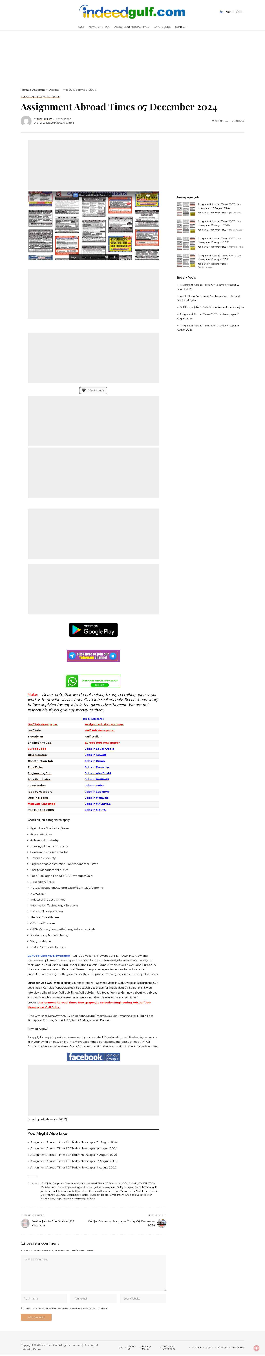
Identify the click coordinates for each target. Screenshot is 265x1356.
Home (25, 89)
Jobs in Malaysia (97, 797)
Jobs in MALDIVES (98, 804)
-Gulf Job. (46, 1183)
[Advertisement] (108, 57)
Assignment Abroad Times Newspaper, (67, 1002)
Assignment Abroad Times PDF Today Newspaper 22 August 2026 (74, 1142)
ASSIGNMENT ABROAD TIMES (40, 97)
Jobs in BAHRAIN (97, 779)
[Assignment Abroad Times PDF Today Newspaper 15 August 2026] (186, 243)
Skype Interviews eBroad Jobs (72, 1198)
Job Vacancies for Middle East (133, 1191)
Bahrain (133, 1183)
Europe (88, 1187)
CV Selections (48, 1187)
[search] (221, 11)
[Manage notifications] (256, 1348)
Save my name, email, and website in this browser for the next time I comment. (66, 1308)
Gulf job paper (125, 1187)
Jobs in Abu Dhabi (98, 773)
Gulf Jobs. (52, 1007)
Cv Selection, (105, 1002)
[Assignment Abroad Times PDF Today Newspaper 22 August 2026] (186, 209)
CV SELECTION (146, 1183)
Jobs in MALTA (95, 810)
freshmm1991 (44, 119)
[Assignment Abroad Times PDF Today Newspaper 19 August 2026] (186, 226)
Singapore (103, 1194)
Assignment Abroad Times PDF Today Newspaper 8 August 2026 (73, 1167)
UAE (92, 1198)
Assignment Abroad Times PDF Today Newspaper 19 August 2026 (73, 1148)
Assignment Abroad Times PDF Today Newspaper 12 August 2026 (73, 1161)
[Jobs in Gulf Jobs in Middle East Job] (132, 12)
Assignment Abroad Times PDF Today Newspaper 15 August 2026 (73, 1154)
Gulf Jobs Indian (62, 1191)
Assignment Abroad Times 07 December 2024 (101, 1183)
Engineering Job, (126, 1002)
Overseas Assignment (68, 1194)
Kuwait (51, 1194)
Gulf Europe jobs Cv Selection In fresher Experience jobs (212, 307)
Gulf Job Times (142, 1187)
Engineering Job (74, 1187)
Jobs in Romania (97, 767)
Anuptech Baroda (63, 1183)
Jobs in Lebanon (97, 791)
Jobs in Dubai (94, 785)
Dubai (61, 1187)
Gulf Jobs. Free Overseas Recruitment (93, 1191)
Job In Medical (39, 797)
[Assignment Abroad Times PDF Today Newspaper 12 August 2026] (186, 260)
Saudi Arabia (89, 1194)
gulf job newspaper (105, 1187)
